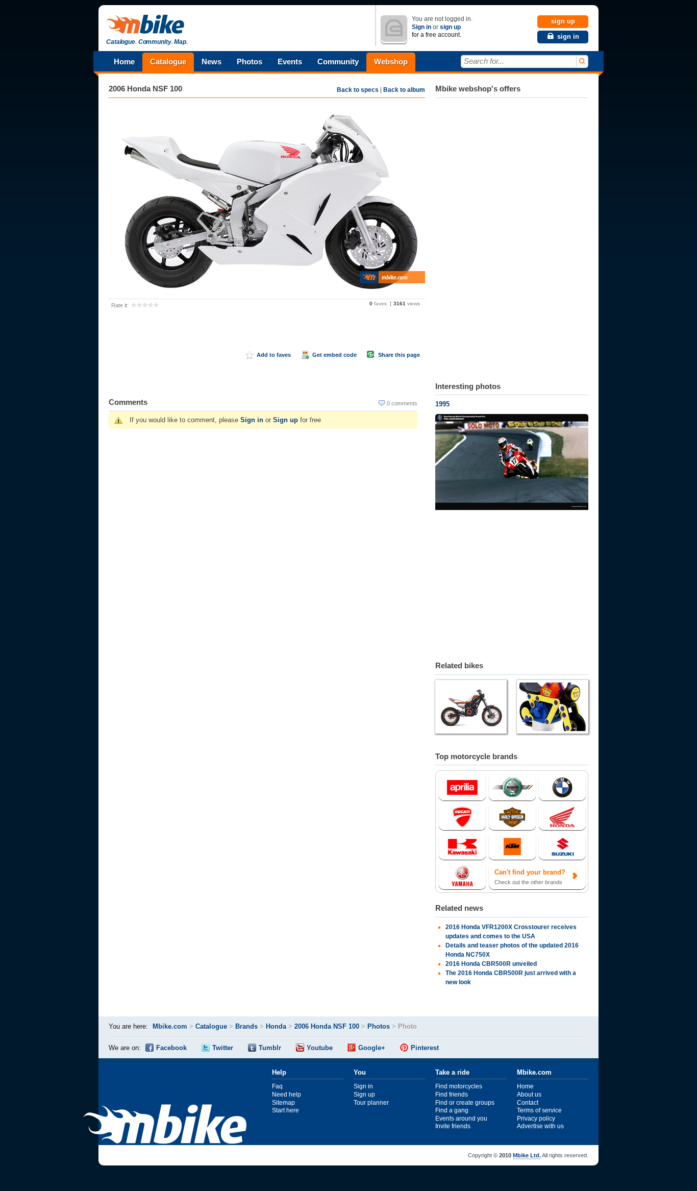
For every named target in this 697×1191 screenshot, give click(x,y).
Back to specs (358, 89)
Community (338, 61)
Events (290, 61)
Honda (276, 1026)
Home (124, 61)
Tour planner (371, 1102)
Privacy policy (536, 1118)
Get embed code (334, 355)
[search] (581, 61)
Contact (527, 1102)
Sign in (421, 27)
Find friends (451, 1094)
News (211, 61)
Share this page (399, 355)
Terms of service (539, 1110)
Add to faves (274, 355)
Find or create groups (464, 1102)
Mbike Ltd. (527, 1155)
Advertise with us (540, 1126)
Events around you (461, 1118)
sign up (450, 27)
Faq (277, 1086)
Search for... (484, 61)
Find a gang (451, 1110)
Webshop (391, 61)
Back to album (404, 89)
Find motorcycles (458, 1086)
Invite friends (452, 1126)
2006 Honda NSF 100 (145, 88)
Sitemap (283, 1102)
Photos (249, 61)
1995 (442, 404)
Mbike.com (170, 1026)
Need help (286, 1094)
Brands (246, 1026)
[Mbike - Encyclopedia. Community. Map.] (164, 1125)
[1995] (511, 463)
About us (529, 1094)
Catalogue (168, 61)
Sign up (285, 420)
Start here (285, 1110)
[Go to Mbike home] (147, 24)
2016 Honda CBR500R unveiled (491, 963)
